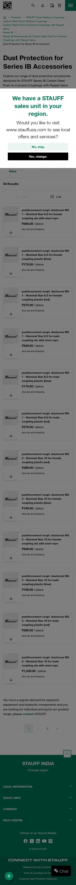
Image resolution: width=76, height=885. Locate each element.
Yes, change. (38, 156)
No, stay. (38, 147)
